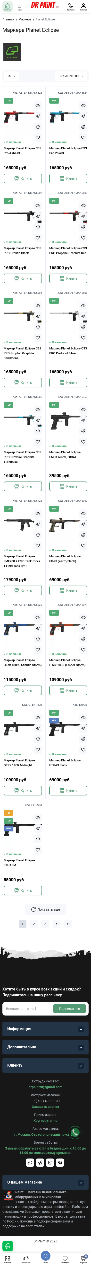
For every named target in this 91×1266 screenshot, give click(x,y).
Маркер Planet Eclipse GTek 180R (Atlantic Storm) (23, 662)
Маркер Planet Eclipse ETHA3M (19, 862)
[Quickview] (38, 105)
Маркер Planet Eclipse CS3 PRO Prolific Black (22, 250)
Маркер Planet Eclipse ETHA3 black (65, 762)
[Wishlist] (38, 138)
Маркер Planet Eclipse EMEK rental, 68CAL (65, 454)
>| (68, 924)
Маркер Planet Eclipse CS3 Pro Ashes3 (22, 150)
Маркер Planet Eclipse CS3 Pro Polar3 (68, 150)
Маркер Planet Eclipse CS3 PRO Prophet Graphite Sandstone (22, 353)
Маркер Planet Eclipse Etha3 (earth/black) (65, 558)
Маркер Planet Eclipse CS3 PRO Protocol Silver (68, 351)
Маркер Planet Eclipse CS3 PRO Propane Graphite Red (68, 250)
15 (9, 76)
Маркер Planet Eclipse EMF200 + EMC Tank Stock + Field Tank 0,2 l (22, 561)
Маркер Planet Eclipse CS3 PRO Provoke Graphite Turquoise (22, 457)
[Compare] (38, 127)
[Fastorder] (38, 116)
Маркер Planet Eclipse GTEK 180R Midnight (19, 762)
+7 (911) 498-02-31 (45, 1101)
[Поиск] (45, 1256)
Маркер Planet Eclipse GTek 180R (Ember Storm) (67, 662)
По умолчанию (69, 76)
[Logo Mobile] (44, 6)
